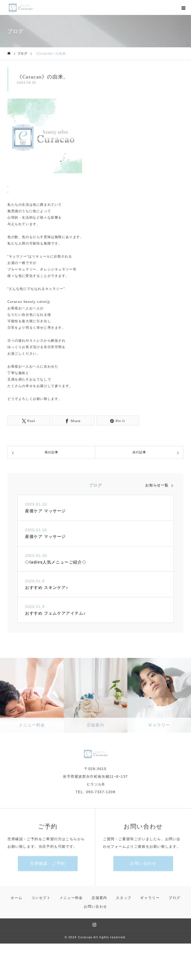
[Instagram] (94, 924)
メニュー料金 (71, 898)
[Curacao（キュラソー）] (20, 7)
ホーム (16, 898)
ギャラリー (150, 898)
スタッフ (123, 898)
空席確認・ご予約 (47, 863)
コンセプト (41, 898)
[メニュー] (183, 7)
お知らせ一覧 (157, 485)
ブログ (174, 898)
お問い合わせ (143, 863)
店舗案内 (99, 898)
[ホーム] (8, 53)
